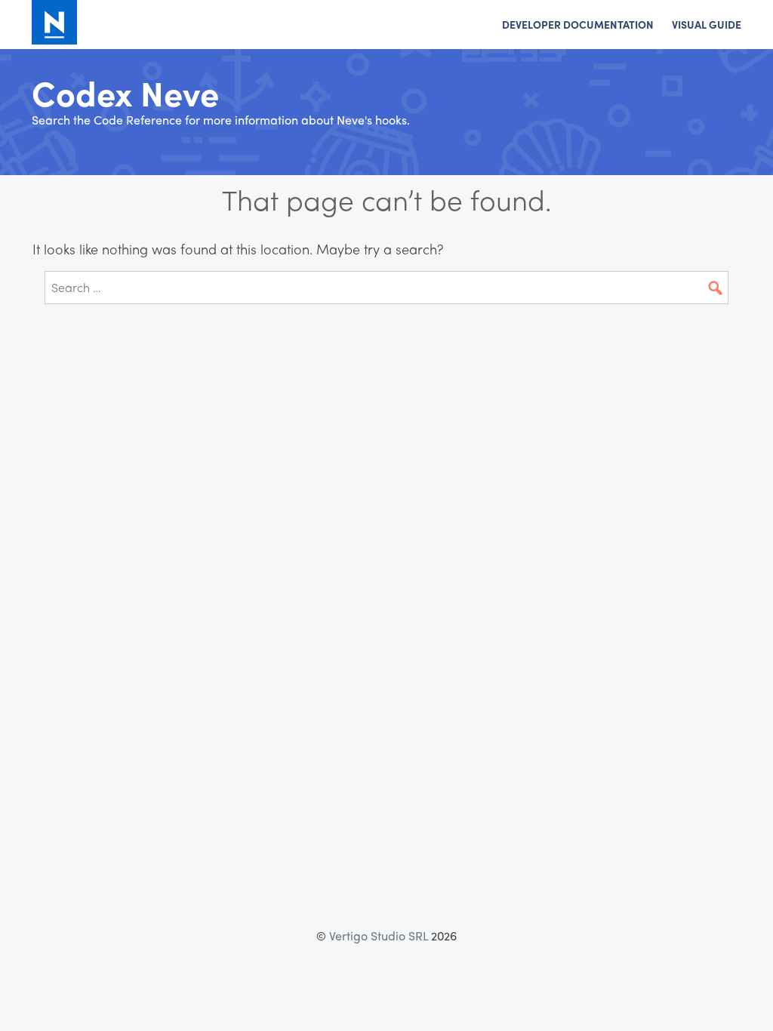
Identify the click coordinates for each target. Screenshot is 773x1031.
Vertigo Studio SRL (378, 935)
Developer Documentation (578, 24)
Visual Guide (706, 24)
